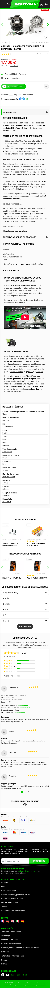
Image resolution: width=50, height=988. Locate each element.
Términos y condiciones (11, 931)
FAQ (2, 886)
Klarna (4, 964)
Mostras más (25, 626)
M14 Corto (6, 501)
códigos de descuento (27, 871)
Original (5, 489)
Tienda (4, 906)
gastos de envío (14, 66)
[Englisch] (12, 921)
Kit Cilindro (7, 451)
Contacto (5, 882)
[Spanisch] (22, 921)
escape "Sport (19, 221)
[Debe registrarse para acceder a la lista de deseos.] (46, 86)
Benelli (6, 603)
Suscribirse (39, 861)
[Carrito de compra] (46, 4)
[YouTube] (7, 975)
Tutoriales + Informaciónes (12, 956)
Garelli (6, 620)
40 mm (5, 483)
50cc (4, 464)
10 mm (5, 470)
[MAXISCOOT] (25, 4)
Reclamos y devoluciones (12, 898)
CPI (4, 615)
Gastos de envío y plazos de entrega (16, 894)
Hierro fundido (8, 476)
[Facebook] (2, 974)
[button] (20, 98)
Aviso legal (5, 935)
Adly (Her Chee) (10, 592)
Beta (5, 609)
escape (39, 371)
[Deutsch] (7, 921)
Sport (4, 439)
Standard (6, 495)
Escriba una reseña (43, 54)
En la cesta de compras (16, 86)
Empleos (5, 951)
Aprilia (6, 598)
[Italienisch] (17, 921)
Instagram (15, 975)
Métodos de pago (8, 890)
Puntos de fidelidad (9, 902)
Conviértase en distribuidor (13, 910)
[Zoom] (46, 38)
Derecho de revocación (11, 943)
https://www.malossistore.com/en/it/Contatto (23, 264)
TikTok (24, 975)
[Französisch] (2, 921)
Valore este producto (12, 676)
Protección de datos (9, 939)
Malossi (5, 42)
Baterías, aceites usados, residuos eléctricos (20, 947)
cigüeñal (29, 371)
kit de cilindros (16, 371)
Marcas (4, 960)
